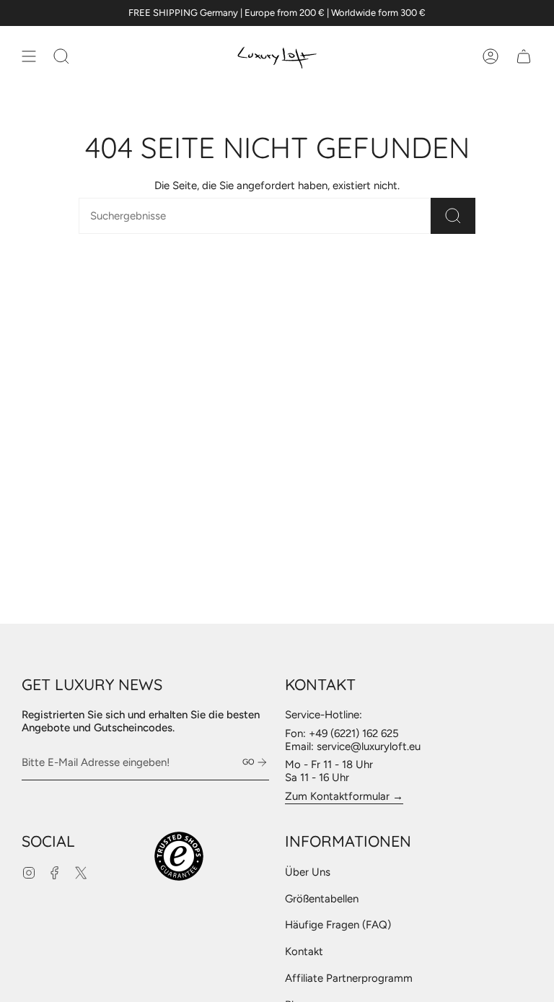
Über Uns (307, 872)
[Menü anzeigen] (28, 56)
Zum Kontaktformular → (344, 796)
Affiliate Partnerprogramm (349, 978)
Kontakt (304, 951)
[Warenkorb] (523, 56)
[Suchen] (453, 216)
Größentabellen (322, 898)
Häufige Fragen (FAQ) (338, 924)
